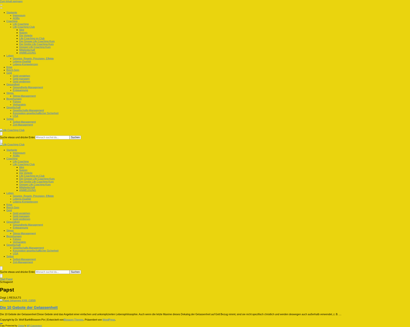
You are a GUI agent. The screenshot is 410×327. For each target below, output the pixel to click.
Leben (10, 55)
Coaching (11, 21)
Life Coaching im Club (32, 38)
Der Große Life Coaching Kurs (36, 44)
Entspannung (20, 90)
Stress (10, 93)
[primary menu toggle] (1, 5)
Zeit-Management (23, 124)
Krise (9, 67)
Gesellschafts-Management (28, 110)
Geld (9, 73)
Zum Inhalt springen (11, 1)
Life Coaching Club (24, 27)
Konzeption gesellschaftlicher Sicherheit (35, 113)
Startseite (11, 12)
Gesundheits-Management (28, 87)
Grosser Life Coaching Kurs (35, 47)
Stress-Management (24, 96)
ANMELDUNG (27, 52)
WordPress (108, 319)
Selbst (10, 119)
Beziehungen (14, 98)
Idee (21, 29)
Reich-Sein (12, 70)
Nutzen (23, 32)
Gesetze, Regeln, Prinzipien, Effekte (33, 58)
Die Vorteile (26, 35)
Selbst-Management (24, 122)
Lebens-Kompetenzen (25, 64)
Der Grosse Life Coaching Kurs (37, 41)
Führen (17, 101)
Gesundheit (13, 84)
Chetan (21, 325)
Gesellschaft (13, 107)
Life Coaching (21, 24)
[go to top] (1, 323)
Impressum (19, 15)
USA (15, 116)
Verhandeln (19, 104)
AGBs (16, 18)
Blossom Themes (73, 319)
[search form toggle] (1, 134)
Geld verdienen (21, 81)
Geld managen (21, 78)
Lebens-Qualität (22, 61)
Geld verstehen (21, 75)
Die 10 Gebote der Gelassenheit (29, 307)
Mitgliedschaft (27, 50)
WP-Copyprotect (34, 325)
